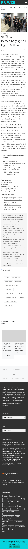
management (14, 513)
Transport (12, 529)
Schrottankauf (18, 521)
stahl (16, 526)
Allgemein (6, 7)
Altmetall (5, 496)
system (5, 529)
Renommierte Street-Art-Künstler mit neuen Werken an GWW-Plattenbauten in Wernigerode (13, 454)
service (16, 523)
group (19, 506)
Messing (11, 516)
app (4, 498)
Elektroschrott (12, 506)
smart (4, 526)
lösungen (5, 513)
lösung (17, 511)
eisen (4, 506)
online (14, 519)
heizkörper (6, 508)
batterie (9, 498)
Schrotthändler (7, 523)
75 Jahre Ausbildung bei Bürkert (9, 478)
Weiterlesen (16, 546)
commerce (6, 501)
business (16, 498)
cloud (22, 498)
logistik (11, 511)
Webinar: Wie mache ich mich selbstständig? (12, 480)
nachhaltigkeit (7, 519)
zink (4, 531)
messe (5, 516)
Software (10, 526)
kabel (16, 508)
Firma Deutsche (7, 49)
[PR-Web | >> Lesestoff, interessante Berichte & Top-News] (8, 2)
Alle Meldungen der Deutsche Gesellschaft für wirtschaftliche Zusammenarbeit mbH (13, 207)
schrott (20, 519)
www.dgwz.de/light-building (9, 121)
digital (10, 503)
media (21, 513)
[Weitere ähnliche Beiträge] (25, 326)
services (22, 523)
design (5, 503)
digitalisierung (18, 503)
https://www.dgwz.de (9, 174)
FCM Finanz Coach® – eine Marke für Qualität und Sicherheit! (13, 483)
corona (13, 501)
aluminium (13, 496)
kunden (22, 508)
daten (18, 501)
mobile (17, 516)
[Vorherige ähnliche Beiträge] (21, 326)
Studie (22, 526)
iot (12, 508)
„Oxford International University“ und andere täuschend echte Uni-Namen (12, 464)
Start (2, 7)
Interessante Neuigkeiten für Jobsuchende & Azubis (10, 474)
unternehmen (20, 529)
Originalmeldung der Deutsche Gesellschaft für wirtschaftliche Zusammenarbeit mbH (13, 200)
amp (19, 496)
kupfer (5, 511)
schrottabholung (7, 521)
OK (10, 546)
